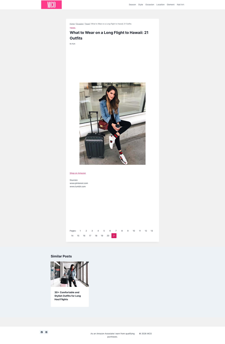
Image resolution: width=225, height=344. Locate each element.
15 (78, 236)
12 (146, 231)
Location (160, 4)
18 (96, 236)
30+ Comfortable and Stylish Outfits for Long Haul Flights (67, 296)
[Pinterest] (46, 332)
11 (140, 231)
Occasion (149, 4)
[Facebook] (42, 332)
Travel (73, 28)
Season (132, 4)
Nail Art (180, 4)
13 (152, 231)
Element (170, 4)
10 (134, 231)
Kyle (73, 44)
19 (102, 236)
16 (84, 236)
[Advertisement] (112, 65)
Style (140, 4)
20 (108, 236)
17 (90, 236)
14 (72, 236)
